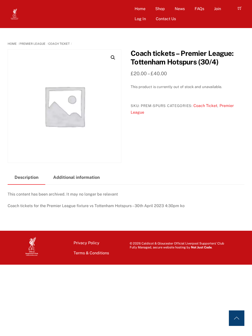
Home (140, 8)
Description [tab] (26, 177)
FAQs (199, 8)
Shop (160, 8)
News (180, 8)
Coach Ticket (59, 44)
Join (217, 8)
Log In (140, 18)
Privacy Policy (86, 243)
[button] (113, 57)
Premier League (32, 44)
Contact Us (166, 18)
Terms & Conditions (91, 253)
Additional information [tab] (76, 177)
